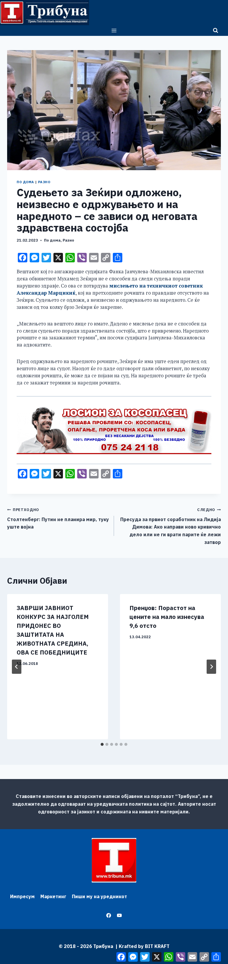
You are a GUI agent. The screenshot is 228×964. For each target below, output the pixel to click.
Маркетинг (53, 896)
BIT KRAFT (157, 946)
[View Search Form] (215, 30)
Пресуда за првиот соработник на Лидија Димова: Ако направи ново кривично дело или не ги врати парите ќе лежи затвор (170, 526)
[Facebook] (108, 915)
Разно (44, 182)
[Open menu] (114, 30)
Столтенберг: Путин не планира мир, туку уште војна (58, 518)
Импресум (22, 896)
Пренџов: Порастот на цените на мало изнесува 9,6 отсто (166, 617)
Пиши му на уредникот (99, 896)
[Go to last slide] (16, 667)
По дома (25, 182)
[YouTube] (119, 915)
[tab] (102, 744)
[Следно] (211, 667)
